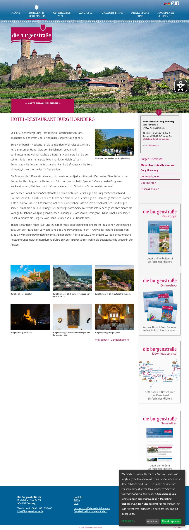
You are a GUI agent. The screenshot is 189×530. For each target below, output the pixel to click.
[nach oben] (177, 527)
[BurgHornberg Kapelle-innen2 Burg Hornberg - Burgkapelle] (114, 329)
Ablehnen (152, 521)
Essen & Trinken (150, 189)
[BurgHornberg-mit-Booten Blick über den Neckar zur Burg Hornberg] (114, 155)
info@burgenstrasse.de (30, 511)
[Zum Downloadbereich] (160, 405)
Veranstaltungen (150, 176)
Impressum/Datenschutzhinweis (92, 508)
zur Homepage (152, 145)
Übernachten (148, 183)
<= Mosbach (102, 339)
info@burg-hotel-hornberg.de (156, 138)
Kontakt (78, 497)
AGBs (77, 500)
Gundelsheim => (120, 339)
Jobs (76, 503)
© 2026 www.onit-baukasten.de (90, 527)
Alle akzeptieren (171, 521)
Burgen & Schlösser (152, 159)
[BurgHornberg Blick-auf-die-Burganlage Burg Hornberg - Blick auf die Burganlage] (114, 290)
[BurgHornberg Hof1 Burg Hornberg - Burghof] (30, 290)
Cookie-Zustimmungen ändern (90, 511)
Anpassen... (128, 521)
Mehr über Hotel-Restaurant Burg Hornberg (158, 167)
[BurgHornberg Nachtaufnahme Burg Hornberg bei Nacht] (30, 329)
